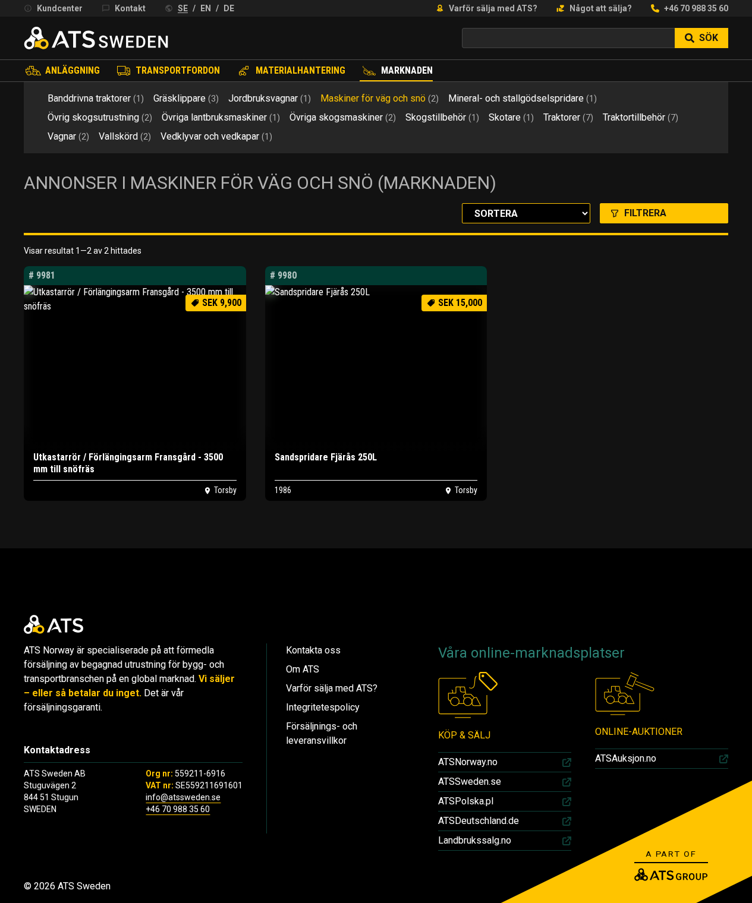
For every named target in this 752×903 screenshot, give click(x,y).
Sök (708, 37)
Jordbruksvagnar (269, 98)
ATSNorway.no (468, 762)
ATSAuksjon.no (625, 758)
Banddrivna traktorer (96, 98)
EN (205, 8)
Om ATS (302, 669)
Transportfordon (178, 70)
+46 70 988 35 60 (696, 8)
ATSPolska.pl (465, 801)
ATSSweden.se (469, 781)
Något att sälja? (600, 8)
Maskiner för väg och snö (379, 98)
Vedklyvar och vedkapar (216, 136)
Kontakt (130, 8)
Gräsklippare (186, 98)
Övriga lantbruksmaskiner (221, 117)
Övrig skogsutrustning (100, 117)
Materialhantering (300, 70)
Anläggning (72, 70)
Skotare (511, 117)
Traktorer (568, 117)
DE (229, 8)
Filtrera (645, 213)
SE (183, 8)
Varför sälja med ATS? (493, 8)
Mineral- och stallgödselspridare (522, 98)
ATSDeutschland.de (478, 820)
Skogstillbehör (442, 117)
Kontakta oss (313, 650)
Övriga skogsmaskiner (343, 117)
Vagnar (68, 136)
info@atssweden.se (183, 797)
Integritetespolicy (323, 707)
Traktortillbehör (640, 117)
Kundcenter (60, 8)
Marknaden (407, 70)
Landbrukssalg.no (474, 840)
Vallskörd (125, 136)
